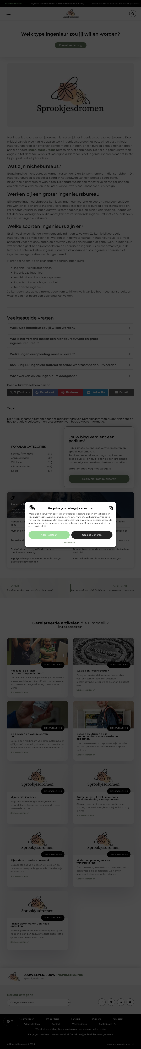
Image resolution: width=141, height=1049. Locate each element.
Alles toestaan (49, 534)
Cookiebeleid (68, 542)
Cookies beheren (92, 534)
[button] (110, 508)
